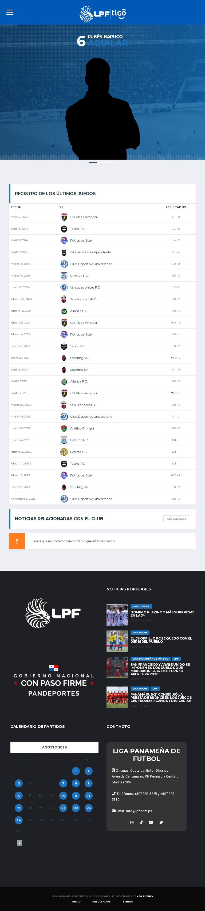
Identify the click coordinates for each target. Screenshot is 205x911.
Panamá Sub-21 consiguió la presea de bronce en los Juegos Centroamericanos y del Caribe (161, 697)
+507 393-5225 (146, 793)
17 (19, 808)
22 (76, 808)
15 (75, 796)
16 (88, 796)
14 (63, 796)
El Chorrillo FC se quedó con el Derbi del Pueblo (161, 640)
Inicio (76, 901)
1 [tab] (93, 162)
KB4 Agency (145, 896)
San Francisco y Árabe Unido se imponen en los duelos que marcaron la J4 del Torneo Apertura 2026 (160, 669)
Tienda (128, 901)
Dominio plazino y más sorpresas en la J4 (162, 613)
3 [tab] (112, 162)
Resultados (101, 901)
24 (19, 820)
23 (89, 808)
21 (63, 808)
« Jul (19, 843)
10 (19, 796)
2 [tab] (102, 162)
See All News (176, 518)
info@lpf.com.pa (139, 811)
